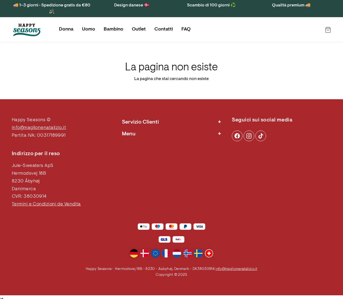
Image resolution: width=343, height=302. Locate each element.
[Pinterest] (249, 136)
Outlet (139, 29)
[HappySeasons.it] (27, 29)
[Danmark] (144, 253)
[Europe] (155, 253)
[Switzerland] (209, 253)
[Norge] (187, 253)
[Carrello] (328, 30)
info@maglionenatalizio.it (39, 127)
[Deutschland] (134, 253)
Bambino (113, 29)
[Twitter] (261, 136)
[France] (166, 253)
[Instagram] (237, 136)
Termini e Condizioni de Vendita (46, 204)
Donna (66, 29)
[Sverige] (198, 253)
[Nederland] (177, 253)
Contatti (163, 29)
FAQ (186, 29)
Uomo (88, 29)
